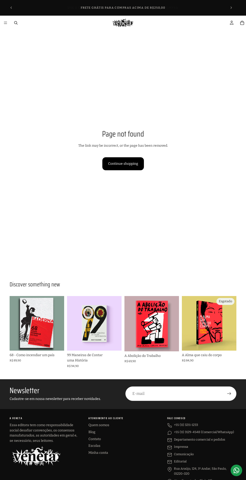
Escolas (94, 446)
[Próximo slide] (231, 7)
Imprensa (181, 446)
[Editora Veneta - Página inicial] (36, 456)
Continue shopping (123, 164)
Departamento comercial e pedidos (199, 439)
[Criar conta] (229, 394)
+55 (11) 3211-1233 (186, 425)
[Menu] (5, 22)
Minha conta (98, 453)
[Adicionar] (56, 343)
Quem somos (98, 425)
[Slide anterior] (11, 7)
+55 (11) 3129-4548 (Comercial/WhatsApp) (204, 432)
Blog (91, 432)
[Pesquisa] (16, 23)
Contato (94, 439)
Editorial (180, 461)
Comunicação (184, 454)
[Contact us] (236, 470)
